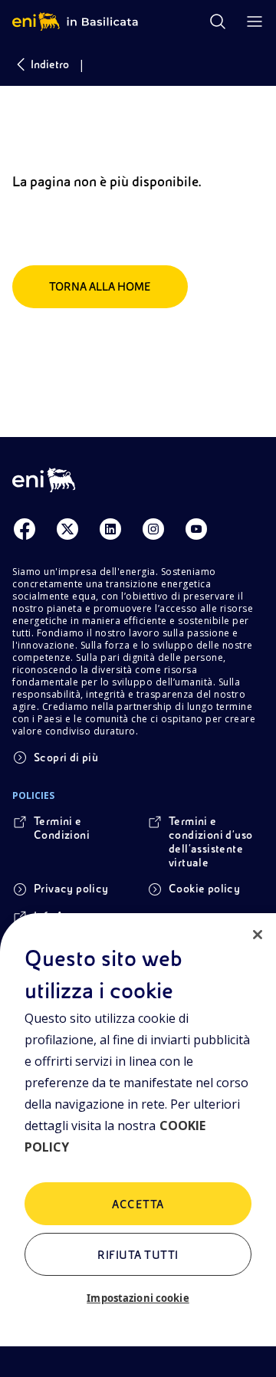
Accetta (137, 1204)
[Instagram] (153, 529)
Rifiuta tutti (137, 1255)
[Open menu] (254, 21)
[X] (67, 529)
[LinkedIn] (110, 529)
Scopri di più (66, 757)
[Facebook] (24, 529)
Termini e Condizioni (62, 828)
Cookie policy (204, 888)
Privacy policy (71, 888)
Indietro (50, 64)
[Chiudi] (257, 934)
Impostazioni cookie (138, 1298)
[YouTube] (196, 529)
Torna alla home (100, 287)
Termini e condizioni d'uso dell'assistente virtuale (210, 842)
